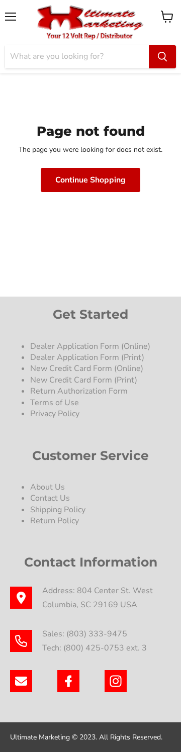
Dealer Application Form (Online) (90, 346)
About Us (47, 487)
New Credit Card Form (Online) (86, 368)
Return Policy (54, 520)
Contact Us (50, 498)
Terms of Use (55, 402)
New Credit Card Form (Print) (83, 380)
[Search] (162, 56)
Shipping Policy (57, 509)
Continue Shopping (90, 179)
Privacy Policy (55, 413)
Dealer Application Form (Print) (87, 357)
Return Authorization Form (79, 391)
